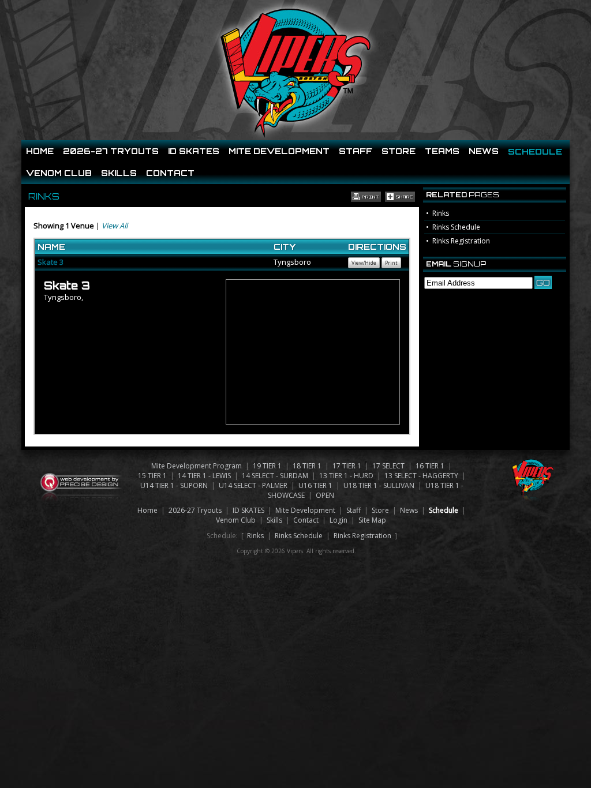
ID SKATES (193, 151)
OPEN (325, 495)
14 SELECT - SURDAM (275, 476)
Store (398, 151)
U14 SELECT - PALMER (253, 485)
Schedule (535, 151)
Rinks (440, 213)
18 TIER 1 (307, 466)
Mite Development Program (196, 466)
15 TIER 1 (152, 476)
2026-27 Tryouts (111, 151)
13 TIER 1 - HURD (346, 476)
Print (391, 263)
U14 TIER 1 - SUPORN (174, 485)
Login (338, 520)
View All (115, 225)
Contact (170, 173)
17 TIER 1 (346, 466)
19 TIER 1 (267, 466)
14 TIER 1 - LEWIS (204, 476)
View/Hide (363, 263)
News (484, 151)
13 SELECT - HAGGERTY (421, 476)
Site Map (372, 520)
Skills (119, 173)
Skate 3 (50, 262)
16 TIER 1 (430, 466)
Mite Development (279, 151)
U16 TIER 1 (315, 485)
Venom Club (59, 173)
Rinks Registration (461, 241)
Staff (355, 151)
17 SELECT (388, 466)
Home (40, 151)
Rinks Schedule (456, 227)
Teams (442, 151)
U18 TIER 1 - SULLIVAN (378, 485)
